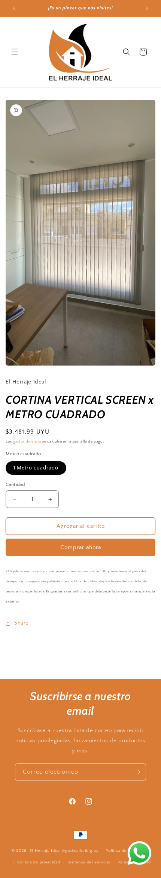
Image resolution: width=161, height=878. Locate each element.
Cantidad (15, 484)
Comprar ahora (80, 547)
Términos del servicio (88, 862)
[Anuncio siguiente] (147, 8)
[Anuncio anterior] (14, 8)
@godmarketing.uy (80, 850)
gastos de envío (27, 442)
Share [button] (21, 623)
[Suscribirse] (137, 772)
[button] (15, 52)
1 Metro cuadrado (35, 468)
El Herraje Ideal (45, 850)
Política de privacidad (38, 862)
